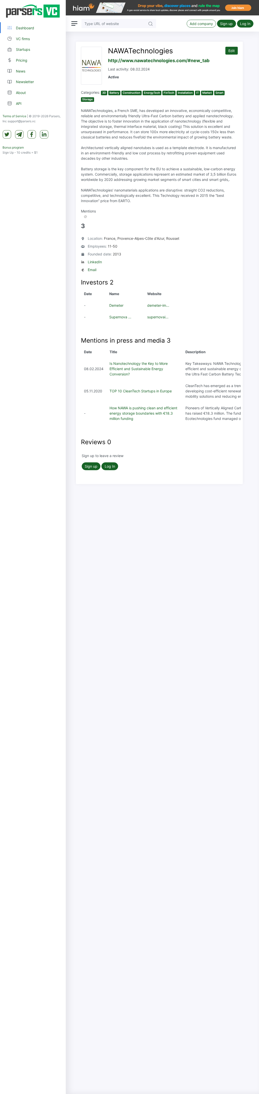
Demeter (116, 305)
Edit (231, 51)
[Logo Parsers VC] (33, 11)
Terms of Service (14, 116)
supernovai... (157, 317)
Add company (201, 23)
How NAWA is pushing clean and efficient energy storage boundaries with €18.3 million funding (143, 413)
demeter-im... (158, 305)
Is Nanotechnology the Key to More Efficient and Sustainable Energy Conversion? (139, 368)
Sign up (226, 23)
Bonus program (13, 147)
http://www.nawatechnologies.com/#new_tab (158, 60)
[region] (33, 547)
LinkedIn (95, 262)
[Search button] (150, 23)
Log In (245, 23)
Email (92, 270)
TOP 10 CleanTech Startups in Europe (141, 391)
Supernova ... (120, 317)
